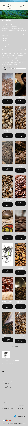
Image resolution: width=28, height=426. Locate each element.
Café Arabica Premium (7, 97)
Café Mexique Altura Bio (20, 267)
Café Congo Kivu (7, 165)
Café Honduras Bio (20, 233)
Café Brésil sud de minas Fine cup (7, 131)
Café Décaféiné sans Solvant (8, 200)
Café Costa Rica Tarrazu (20, 165)
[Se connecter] (20, 6)
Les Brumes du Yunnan (10, 6)
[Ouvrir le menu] (14, 12)
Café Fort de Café (20, 199)
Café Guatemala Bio (8, 233)
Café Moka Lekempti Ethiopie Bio (7, 302)
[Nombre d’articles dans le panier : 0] (23, 6)
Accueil (3, 16)
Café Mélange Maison (7, 267)
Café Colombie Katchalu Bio (20, 131)
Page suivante (15, 346)
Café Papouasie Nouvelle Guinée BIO (20, 336)
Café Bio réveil (20, 97)
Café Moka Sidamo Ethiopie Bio (20, 302)
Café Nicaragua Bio (7, 335)
